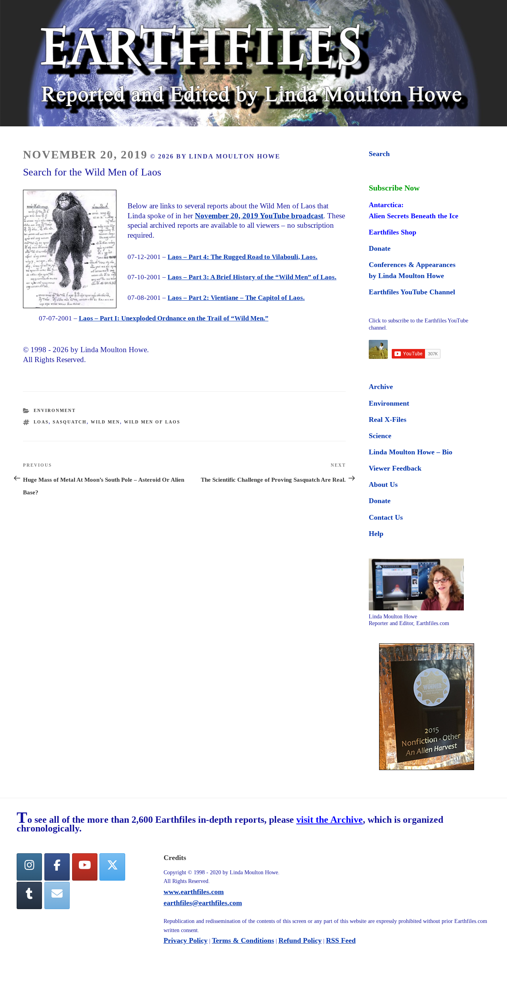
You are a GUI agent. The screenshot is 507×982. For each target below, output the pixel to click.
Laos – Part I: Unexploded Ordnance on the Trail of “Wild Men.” (174, 318)
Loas (41, 421)
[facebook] (57, 867)
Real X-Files (387, 419)
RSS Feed (341, 940)
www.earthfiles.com (194, 892)
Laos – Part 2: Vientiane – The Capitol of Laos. (236, 297)
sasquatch (70, 421)
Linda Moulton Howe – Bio (410, 452)
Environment (55, 410)
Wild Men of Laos (152, 421)
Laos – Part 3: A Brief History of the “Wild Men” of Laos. (252, 277)
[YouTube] (84, 867)
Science (380, 436)
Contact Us (386, 517)
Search (379, 154)
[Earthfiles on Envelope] (57, 895)
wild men (105, 421)
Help (376, 534)
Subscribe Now (394, 187)
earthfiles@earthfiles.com (203, 903)
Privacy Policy (186, 940)
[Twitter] (112, 867)
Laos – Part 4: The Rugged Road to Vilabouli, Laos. (242, 257)
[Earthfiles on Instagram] (29, 867)
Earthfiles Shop (392, 232)
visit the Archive (329, 819)
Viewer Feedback (395, 468)
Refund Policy (300, 940)
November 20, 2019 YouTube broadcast (259, 216)
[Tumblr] (29, 895)
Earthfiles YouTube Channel (412, 292)
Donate (380, 248)
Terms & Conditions (243, 940)
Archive (381, 387)
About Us (383, 484)
